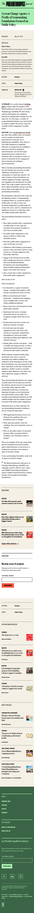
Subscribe (16, 8)
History (4, 805)
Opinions (4, 632)
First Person (5, 748)
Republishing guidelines (16, 896)
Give (7, 8)
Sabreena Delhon (6, 639)
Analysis (17, 77)
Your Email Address (8, 576)
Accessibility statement (15, 894)
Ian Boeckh (5, 742)
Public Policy (18, 83)
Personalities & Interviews (9, 713)
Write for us (6, 831)
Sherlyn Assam (6, 677)
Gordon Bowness (6, 724)
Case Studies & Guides (8, 764)
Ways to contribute (8, 827)
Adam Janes (5, 693)
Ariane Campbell (6, 778)
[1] (20, 111)
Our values (4, 894)
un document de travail (21, 133)
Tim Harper (5, 659)
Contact (4, 812)
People (4, 809)
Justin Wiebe (17, 778)
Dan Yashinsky (6, 758)
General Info (6, 801)
